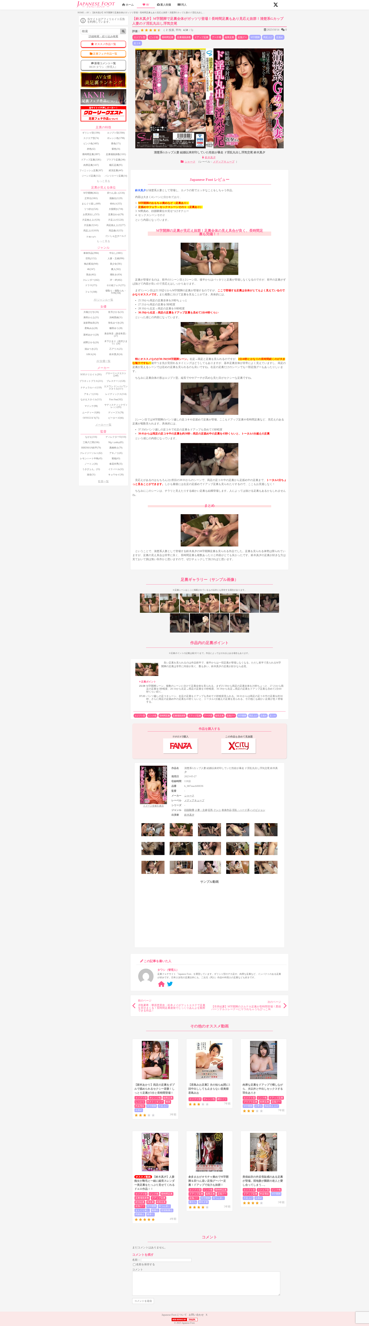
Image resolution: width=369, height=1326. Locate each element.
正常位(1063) (91, 198)
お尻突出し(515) (91, 214)
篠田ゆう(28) (115, 328)
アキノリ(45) (115, 453)
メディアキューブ (223, 161)
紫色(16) (116, 149)
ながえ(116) (91, 437)
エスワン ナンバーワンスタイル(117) (116, 387)
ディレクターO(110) (116, 437)
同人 (184, 4)
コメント (137, 1269)
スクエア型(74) (91, 138)
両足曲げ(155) (116, 230)
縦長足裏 (229, 37)
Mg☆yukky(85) (115, 442)
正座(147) (91, 237)
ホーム (130, 4)
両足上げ (268, 37)
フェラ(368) (91, 292)
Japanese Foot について (174, 1314)
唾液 (168, 1102)
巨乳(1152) (91, 258)
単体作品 (227, 810)
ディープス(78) (116, 412)
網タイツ (222, 1099)
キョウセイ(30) (116, 474)
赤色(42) (91, 149)
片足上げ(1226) (116, 219)
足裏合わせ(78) (116, 214)
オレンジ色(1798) (116, 138)
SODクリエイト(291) (91, 374)
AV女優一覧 (103, 361)
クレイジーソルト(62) (91, 453)
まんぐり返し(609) (91, 203)
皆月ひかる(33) (116, 312)
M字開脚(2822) (91, 193)
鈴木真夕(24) (115, 354)
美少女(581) (116, 263)
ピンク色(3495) (91, 143)
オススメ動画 (143, 1176)
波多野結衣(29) (91, 322)
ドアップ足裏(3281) (91, 159)
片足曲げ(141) (91, 225)
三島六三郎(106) (91, 442)
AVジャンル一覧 (103, 299)
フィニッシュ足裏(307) (91, 170)
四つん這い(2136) (116, 193)
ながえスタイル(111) (91, 399)
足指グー (242, 37)
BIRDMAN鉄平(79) (91, 447)
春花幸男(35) (115, 463)
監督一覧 (103, 481)
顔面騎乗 (189, 810)
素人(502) (116, 269)
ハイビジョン (257, 810)
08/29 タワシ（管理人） (103, 65)
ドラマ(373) (91, 285)
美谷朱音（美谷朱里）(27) (115, 334)
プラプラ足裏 (250, 1102)
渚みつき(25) (91, 349)
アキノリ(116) (91, 394)
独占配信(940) (91, 263)
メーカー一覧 (103, 424)
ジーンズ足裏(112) (91, 175)
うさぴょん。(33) (91, 469)
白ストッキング (155, 1102)
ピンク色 (153, 37)
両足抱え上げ (271, 1106)
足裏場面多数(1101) (116, 154)
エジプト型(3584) (116, 132)
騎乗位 (155, 1210)
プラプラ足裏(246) (115, 159)
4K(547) (91, 269)
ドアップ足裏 (201, 37)
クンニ (217, 810)
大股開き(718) (116, 209)
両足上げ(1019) (91, 230)
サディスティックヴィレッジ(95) (115, 406)
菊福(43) (116, 458)
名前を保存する (145, 1264)
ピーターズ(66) (116, 418)
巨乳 (210, 810)
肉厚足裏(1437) (91, 165)
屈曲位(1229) (115, 198)
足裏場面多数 (184, 37)
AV (147, 4)
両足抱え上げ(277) (115, 225)
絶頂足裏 (140, 1202)
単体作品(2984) (91, 253)
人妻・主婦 (201, 810)
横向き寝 (203, 1202)
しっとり (140, 1102)
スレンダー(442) (91, 280)
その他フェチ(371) (115, 285)
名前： (136, 1259)
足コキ (137, 43)
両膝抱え (140, 1214)
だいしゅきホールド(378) (116, 237)
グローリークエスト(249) (116, 374)
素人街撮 (165, 4)
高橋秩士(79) (115, 447)
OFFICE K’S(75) (91, 418)
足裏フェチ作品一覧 (105, 53)
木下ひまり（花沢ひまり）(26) (115, 342)
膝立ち (192, 1202)
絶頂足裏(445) (116, 170)
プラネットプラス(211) (91, 381)
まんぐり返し (142, 1210)
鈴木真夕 (210, 157)
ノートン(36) (91, 463)
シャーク (190, 161)
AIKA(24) (91, 354)
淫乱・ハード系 (241, 810)
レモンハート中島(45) (91, 458)
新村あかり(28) (91, 334)
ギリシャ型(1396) (91, 132)
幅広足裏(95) (115, 165)
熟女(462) (91, 274)
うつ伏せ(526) (91, 209)
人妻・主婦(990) (116, 258)
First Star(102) (116, 399)
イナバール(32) (116, 469)
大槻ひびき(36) (91, 312)
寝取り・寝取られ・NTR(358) (116, 291)
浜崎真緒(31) (115, 317)
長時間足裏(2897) (91, 154)
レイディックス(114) (115, 394)
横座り (150, 1214)
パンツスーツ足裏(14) (116, 175)
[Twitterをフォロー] (170, 984)
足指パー (194, 1198)
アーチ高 (216, 37)
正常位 (258, 1106)
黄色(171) (116, 143)
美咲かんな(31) (91, 317)
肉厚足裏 (264, 1102)
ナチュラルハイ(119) (91, 387)
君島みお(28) (91, 328)
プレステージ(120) (115, 381)
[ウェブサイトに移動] (161, 984)
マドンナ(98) (91, 406)
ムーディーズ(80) (91, 412)
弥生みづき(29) (116, 322)
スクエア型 (263, 1190)
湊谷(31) (91, 474)
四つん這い (164, 1206)
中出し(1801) (115, 253)
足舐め (279, 37)
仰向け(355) (116, 203)
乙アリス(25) (115, 349)
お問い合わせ (196, 1314)
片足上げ (163, 1106)
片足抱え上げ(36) (91, 219)
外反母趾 (140, 1106)
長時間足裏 (167, 37)
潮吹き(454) (116, 274)
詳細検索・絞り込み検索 (103, 36)
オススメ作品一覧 (105, 44)
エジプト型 (139, 37)
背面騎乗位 (167, 1210)
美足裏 (150, 1202)
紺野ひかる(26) (91, 342)
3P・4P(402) (116, 280)
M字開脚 (255, 37)
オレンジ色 (155, 1098)
